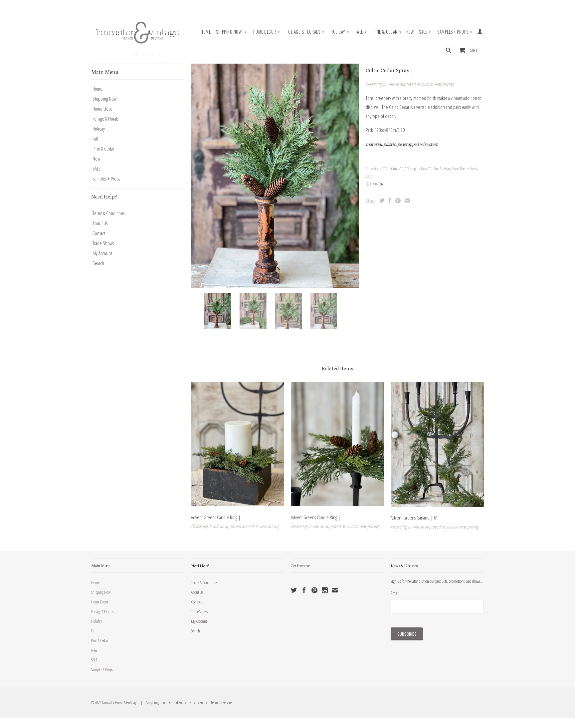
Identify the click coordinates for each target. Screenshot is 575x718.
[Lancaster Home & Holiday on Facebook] (304, 590)
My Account (102, 253)
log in (381, 84)
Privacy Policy (197, 702)
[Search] (449, 52)
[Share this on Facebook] (389, 200)
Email (395, 593)
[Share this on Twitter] (381, 200)
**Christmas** (392, 169)
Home (206, 32)
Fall (361, 31)
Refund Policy (175, 702)
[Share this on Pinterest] (397, 200)
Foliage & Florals (305, 31)
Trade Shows (103, 243)
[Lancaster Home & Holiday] (137, 31)
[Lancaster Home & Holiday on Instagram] (325, 590)
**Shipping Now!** (418, 169)
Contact (99, 233)
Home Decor (266, 31)
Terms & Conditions (108, 213)
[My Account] (480, 33)
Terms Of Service (220, 702)
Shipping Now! (231, 31)
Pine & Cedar (387, 31)
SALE (425, 31)
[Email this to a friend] (406, 200)
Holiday (339, 31)
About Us (100, 223)
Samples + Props (455, 31)
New (410, 32)
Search (98, 263)
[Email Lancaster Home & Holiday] (335, 590)
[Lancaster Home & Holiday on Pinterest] (314, 590)
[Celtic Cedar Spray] (275, 176)
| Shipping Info (152, 702)
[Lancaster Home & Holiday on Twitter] (294, 590)
